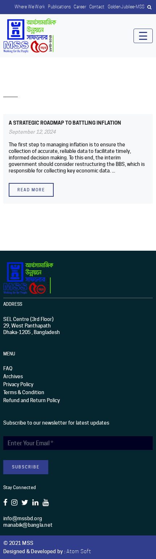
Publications (59, 6)
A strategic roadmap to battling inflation (65, 123)
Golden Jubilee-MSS (126, 6)
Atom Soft (78, 551)
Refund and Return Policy (31, 400)
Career (80, 6)
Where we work (30, 6)
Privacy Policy (18, 384)
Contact (97, 6)
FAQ (7, 368)
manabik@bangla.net (28, 525)
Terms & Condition (23, 392)
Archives (13, 376)
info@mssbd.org (22, 518)
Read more (31, 189)
